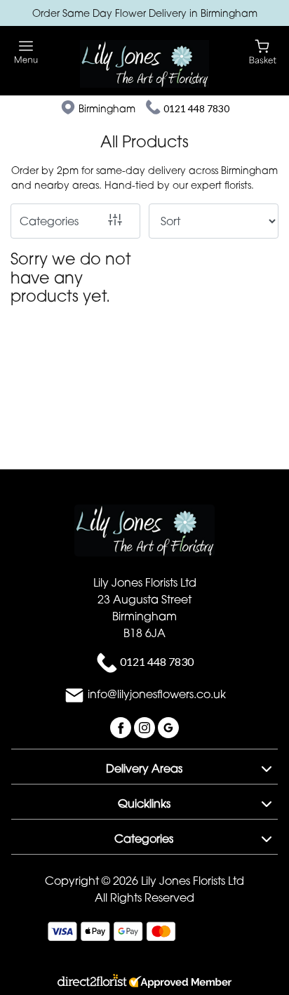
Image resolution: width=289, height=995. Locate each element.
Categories (49, 221)
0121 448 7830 (196, 108)
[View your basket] (262, 51)
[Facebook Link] (122, 726)
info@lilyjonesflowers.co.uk (157, 694)
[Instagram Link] (146, 726)
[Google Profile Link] (168, 726)
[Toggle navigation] (26, 52)
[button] (144, 766)
